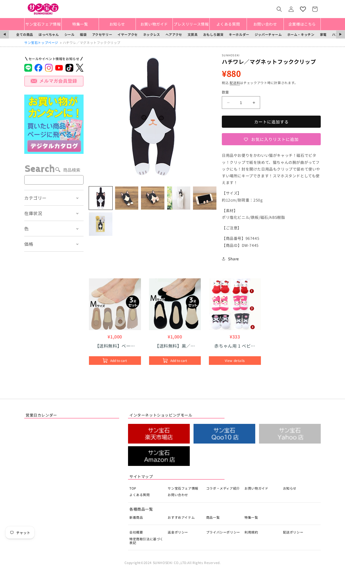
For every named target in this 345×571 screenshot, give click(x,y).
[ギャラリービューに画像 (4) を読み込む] (179, 198)
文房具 (193, 34)
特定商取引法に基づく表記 (146, 541)
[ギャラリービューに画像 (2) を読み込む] (127, 198)
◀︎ (4, 34)
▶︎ (340, 34)
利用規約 (251, 532)
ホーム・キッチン (301, 34)
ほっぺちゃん (49, 34)
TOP (132, 488)
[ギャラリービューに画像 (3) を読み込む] (152, 198)
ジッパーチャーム (268, 34)
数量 (225, 92)
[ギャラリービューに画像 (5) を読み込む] (204, 198)
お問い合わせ (178, 494)
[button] (279, 9)
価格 (28, 244)
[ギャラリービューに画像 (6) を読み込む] (100, 224)
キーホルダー (239, 34)
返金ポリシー (178, 532)
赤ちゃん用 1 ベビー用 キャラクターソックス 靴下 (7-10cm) (234, 346)
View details (235, 360)
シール (69, 34)
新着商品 (136, 517)
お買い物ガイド (256, 488)
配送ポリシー (293, 532)
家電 (323, 34)
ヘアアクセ (173, 34)
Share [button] (233, 258)
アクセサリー (102, 34)
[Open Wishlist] (303, 9)
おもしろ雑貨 (213, 34)
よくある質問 (139, 494)
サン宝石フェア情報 (183, 488)
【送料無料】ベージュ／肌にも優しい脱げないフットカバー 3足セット (115, 346)
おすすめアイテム (181, 517)
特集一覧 (251, 517)
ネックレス (151, 34)
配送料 (235, 82)
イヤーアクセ (128, 34)
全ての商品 (24, 34)
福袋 (83, 34)
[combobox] (54, 180)
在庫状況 (33, 213)
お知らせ (289, 488)
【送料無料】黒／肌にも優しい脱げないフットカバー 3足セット (175, 346)
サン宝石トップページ (41, 42)
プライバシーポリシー (223, 532)
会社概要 (136, 532)
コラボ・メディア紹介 (223, 488)
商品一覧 (213, 517)
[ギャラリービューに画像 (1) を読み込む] (100, 198)
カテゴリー (35, 198)
